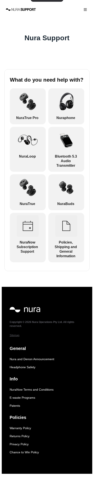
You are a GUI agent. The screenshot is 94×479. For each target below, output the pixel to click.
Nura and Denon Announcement (32, 359)
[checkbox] (28, 106)
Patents (15, 405)
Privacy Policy (19, 444)
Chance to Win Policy (24, 452)
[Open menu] (85, 9)
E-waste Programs (22, 397)
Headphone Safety (22, 367)
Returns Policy (20, 436)
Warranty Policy (20, 428)
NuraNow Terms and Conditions (32, 389)
